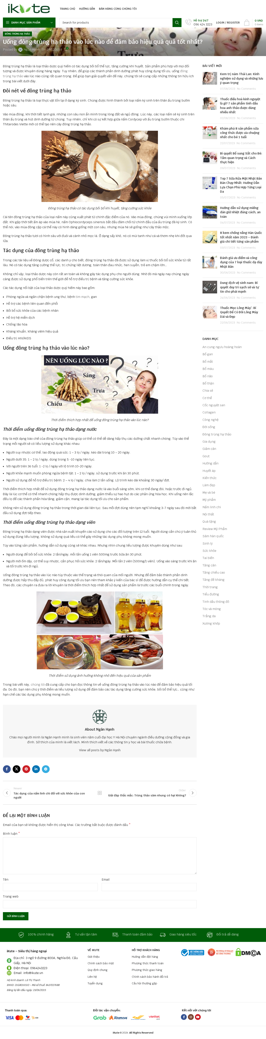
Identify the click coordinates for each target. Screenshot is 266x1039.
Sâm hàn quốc (213, 536)
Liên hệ (92, 976)
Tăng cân (209, 565)
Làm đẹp (209, 485)
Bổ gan (208, 354)
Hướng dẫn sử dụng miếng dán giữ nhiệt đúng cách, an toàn (240, 212)
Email (106, 880)
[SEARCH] (177, 22)
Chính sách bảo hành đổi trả (150, 976)
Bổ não (208, 376)
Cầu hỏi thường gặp (144, 983)
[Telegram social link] (46, 769)
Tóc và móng (212, 609)
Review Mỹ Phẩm (215, 529)
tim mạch (82, 297)
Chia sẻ (208, 391)
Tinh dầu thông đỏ (216, 602)
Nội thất (208, 514)
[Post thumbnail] (210, 81)
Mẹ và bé (209, 493)
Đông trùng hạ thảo (17, 33)
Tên (5, 880)
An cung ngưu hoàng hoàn (222, 347)
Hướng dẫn (210, 463)
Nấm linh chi (212, 507)
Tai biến (208, 558)
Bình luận (11, 834)
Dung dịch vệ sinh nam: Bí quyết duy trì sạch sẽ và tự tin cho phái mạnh (239, 287)
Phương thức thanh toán (148, 963)
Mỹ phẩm (209, 500)
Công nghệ (210, 420)
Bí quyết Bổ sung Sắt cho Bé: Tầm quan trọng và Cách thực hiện (241, 157)
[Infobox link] (198, 22)
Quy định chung (97, 970)
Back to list (99, 793)
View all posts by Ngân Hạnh (100, 750)
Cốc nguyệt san (214, 405)
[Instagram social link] (191, 1017)
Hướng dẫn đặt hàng (145, 956)
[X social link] (16, 769)
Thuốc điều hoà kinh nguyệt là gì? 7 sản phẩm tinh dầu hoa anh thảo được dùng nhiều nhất (240, 105)
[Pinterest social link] (26, 769)
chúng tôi (38, 685)
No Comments (246, 88)
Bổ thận (208, 383)
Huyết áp (209, 471)
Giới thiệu (94, 956)
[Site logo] (28, 8)
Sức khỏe (209, 551)
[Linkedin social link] (36, 769)
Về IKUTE (94, 950)
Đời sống (209, 427)
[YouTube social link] (198, 1017)
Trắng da (209, 616)
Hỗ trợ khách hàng (146, 950)
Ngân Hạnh (32, 49)
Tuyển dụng (95, 983)
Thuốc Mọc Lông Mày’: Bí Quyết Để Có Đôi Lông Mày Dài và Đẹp (239, 312)
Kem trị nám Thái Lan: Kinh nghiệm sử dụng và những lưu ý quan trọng (241, 78)
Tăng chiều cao (214, 572)
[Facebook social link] (7, 769)
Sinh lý (208, 543)
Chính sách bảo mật (101, 963)
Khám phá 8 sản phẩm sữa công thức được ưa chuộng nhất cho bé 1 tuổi (239, 132)
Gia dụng (209, 442)
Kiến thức (210, 478)
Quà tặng (209, 522)
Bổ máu (208, 369)
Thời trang (210, 587)
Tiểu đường (211, 594)
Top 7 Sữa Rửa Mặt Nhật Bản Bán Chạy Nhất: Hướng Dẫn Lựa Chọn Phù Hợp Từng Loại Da (241, 185)
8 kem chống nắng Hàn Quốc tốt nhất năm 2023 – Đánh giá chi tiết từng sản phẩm (241, 237)
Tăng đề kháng (214, 580)
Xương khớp (211, 623)
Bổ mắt (208, 362)
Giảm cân (209, 449)
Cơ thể (207, 398)
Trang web (10, 896)
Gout (206, 456)
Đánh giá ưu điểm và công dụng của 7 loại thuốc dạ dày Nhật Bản (241, 262)
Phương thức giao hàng (147, 970)
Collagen (209, 412)
